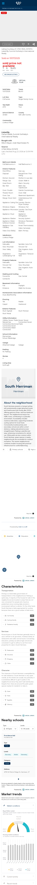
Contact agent (7, 44)
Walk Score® (22, 527)
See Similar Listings (10, 74)
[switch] (23, 44)
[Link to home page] (18, 3)
